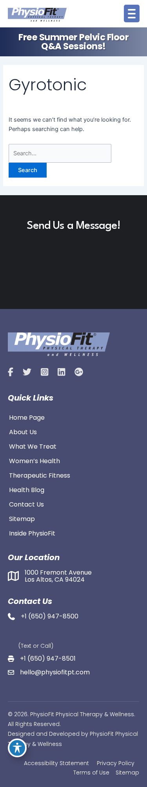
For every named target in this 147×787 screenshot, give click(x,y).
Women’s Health (34, 460)
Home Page (27, 417)
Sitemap (22, 518)
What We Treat (32, 446)
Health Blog (26, 489)
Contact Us (26, 504)
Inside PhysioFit (32, 533)
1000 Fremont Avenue (58, 572)
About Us (23, 431)
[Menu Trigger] (132, 13)
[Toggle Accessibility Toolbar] (17, 747)
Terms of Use (91, 772)
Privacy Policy (115, 763)
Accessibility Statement (56, 763)
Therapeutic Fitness (39, 475)
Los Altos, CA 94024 (55, 579)
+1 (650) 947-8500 (49, 616)
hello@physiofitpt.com (55, 672)
